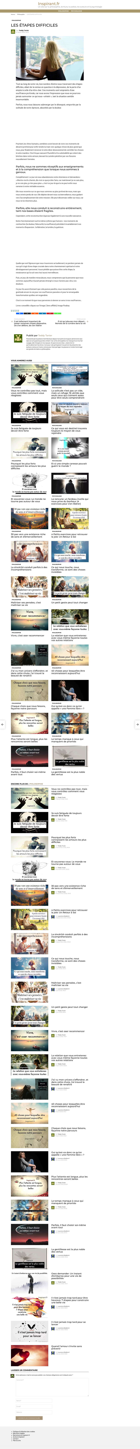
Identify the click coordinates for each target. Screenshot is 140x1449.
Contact (15, 1439)
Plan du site (17, 1440)
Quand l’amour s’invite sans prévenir (66, 1347)
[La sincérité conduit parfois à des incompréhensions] (29, 551)
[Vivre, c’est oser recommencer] (29, 619)
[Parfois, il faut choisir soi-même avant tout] (29, 756)
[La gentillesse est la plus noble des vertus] (70, 756)
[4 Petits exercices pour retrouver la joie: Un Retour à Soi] (70, 518)
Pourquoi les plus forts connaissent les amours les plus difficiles (28, 466)
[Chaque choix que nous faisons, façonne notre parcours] (29, 690)
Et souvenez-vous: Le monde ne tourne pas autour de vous (28, 500)
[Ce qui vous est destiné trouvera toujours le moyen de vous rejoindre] (70, 412)
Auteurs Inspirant (18, 1437)
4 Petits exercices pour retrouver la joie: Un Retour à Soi (69, 535)
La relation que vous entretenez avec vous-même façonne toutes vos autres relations (69, 638)
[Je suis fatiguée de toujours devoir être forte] (29, 412)
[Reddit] (34, 313)
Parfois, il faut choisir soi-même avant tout (28, 773)
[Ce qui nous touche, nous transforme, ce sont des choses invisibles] (70, 551)
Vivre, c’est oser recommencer (27, 635)
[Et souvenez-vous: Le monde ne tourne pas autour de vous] (29, 483)
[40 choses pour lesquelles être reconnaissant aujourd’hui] (70, 655)
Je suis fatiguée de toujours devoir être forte (26, 429)
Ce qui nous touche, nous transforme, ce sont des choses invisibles (68, 569)
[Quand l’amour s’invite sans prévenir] (29, 1355)
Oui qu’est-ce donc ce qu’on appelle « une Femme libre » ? (67, 707)
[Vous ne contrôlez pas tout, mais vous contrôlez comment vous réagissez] (29, 375)
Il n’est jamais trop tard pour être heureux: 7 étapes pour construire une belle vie (70, 1300)
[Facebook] (19, 313)
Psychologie (76, 11)
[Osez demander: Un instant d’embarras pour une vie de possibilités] (29, 1283)
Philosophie (63, 11)
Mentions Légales (19, 1433)
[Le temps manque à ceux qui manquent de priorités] (70, 723)
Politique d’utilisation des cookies (24, 1431)
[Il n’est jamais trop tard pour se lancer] (29, 1331)
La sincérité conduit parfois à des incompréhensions (29, 568)
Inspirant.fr (49, 3)
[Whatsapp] (57, 313)
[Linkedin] (42, 313)
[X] (27, 313)
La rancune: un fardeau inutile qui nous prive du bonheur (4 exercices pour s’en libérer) (69, 501)
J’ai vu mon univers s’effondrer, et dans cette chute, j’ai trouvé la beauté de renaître (29, 673)
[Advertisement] (50, 125)
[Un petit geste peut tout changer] (70, 586)
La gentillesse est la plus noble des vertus (68, 773)
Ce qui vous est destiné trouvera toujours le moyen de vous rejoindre (69, 430)
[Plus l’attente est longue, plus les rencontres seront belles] (29, 723)
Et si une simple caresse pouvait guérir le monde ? (69, 464)
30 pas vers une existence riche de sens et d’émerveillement (28, 535)
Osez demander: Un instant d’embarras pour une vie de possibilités (66, 1276)
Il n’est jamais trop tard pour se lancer (68, 1323)
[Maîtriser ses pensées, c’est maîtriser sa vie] (29, 586)
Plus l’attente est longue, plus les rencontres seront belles (29, 740)
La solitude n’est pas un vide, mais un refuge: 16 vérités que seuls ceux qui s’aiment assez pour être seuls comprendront (68, 394)
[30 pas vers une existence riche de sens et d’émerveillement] (29, 518)
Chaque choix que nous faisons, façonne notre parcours (28, 707)
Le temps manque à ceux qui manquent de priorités (67, 740)
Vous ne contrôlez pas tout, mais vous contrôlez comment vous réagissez (29, 393)
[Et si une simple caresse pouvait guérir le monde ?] (70, 448)
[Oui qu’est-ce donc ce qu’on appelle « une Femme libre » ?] (70, 690)
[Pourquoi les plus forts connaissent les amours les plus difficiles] (29, 448)
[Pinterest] (50, 313)
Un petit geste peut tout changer (69, 602)
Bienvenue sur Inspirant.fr (21, 1435)
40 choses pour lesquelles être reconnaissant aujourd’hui (68, 671)
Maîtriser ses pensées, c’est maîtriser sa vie (26, 603)
